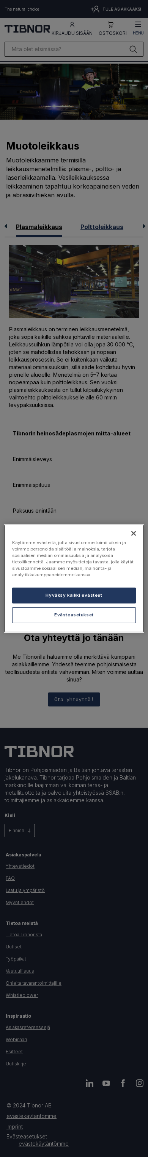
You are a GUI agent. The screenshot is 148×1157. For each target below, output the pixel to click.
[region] (74, 578)
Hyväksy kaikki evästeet (74, 595)
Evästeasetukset (74, 614)
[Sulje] (133, 533)
